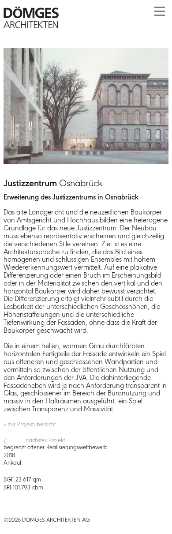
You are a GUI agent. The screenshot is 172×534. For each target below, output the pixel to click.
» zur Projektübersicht (30, 424)
